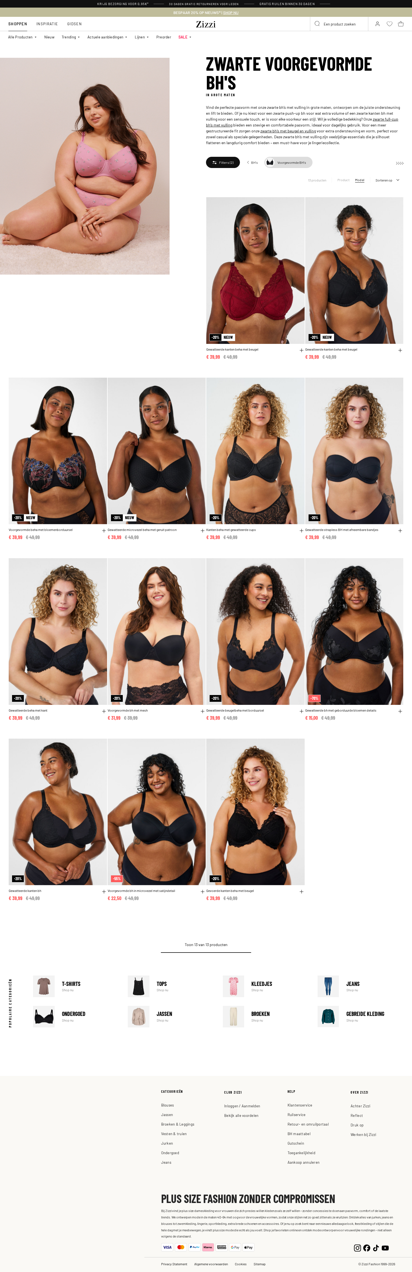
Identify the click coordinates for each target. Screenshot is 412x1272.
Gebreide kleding (361, 1016)
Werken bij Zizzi (363, 1134)
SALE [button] (183, 36)
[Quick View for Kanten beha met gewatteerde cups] (301, 531)
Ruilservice (297, 1114)
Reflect (357, 1115)
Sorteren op (384, 180)
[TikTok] (375, 1247)
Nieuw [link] (49, 36)
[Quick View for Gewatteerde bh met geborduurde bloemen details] (400, 711)
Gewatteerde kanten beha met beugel (232, 349)
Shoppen (17, 23)
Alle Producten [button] (20, 36)
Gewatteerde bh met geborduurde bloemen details (340, 710)
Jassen (171, 1016)
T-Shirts (76, 986)
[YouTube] (385, 1247)
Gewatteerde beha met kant (28, 710)
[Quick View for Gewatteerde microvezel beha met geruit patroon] (203, 531)
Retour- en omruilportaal (308, 1124)
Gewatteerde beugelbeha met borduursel (235, 710)
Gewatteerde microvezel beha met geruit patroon (142, 530)
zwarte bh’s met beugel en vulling (288, 130)
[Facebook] (366, 1247)
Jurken (167, 1143)
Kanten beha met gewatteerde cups (231, 530)
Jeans (361, 986)
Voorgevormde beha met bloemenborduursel (41, 530)
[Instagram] (357, 1247)
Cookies (241, 1264)
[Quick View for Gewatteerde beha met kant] (104, 711)
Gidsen (74, 23)
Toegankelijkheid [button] (301, 1152)
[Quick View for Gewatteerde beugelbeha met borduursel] (301, 711)
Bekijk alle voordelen (241, 1115)
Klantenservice (300, 1105)
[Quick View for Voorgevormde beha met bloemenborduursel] (104, 531)
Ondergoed (76, 1016)
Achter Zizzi (360, 1105)
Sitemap (260, 1264)
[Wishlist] (297, 204)
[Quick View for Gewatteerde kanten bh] (104, 892)
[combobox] (339, 24)
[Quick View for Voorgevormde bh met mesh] (203, 711)
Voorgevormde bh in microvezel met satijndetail (141, 891)
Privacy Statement (174, 1264)
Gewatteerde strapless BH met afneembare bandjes (341, 530)
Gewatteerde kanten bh (25, 891)
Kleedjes (266, 986)
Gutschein (296, 1143)
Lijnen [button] (140, 36)
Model (359, 180)
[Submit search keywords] (317, 24)
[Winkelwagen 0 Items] (400, 23)
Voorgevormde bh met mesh (128, 710)
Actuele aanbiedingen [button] (105, 36)
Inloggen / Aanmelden (242, 1105)
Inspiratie (47, 23)
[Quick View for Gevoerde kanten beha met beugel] (301, 892)
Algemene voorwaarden (211, 1264)
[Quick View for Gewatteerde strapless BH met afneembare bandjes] (400, 531)
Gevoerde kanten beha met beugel (230, 891)
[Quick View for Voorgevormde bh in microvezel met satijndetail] (203, 892)
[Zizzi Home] (206, 23)
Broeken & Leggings (178, 1124)
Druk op (357, 1125)
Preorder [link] (163, 36)
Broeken (266, 1016)
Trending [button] (69, 36)
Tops (171, 986)
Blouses (167, 1105)
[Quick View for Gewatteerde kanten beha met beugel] (301, 350)
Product (343, 180)
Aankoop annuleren (304, 1162)
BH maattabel (299, 1133)
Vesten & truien (174, 1133)
